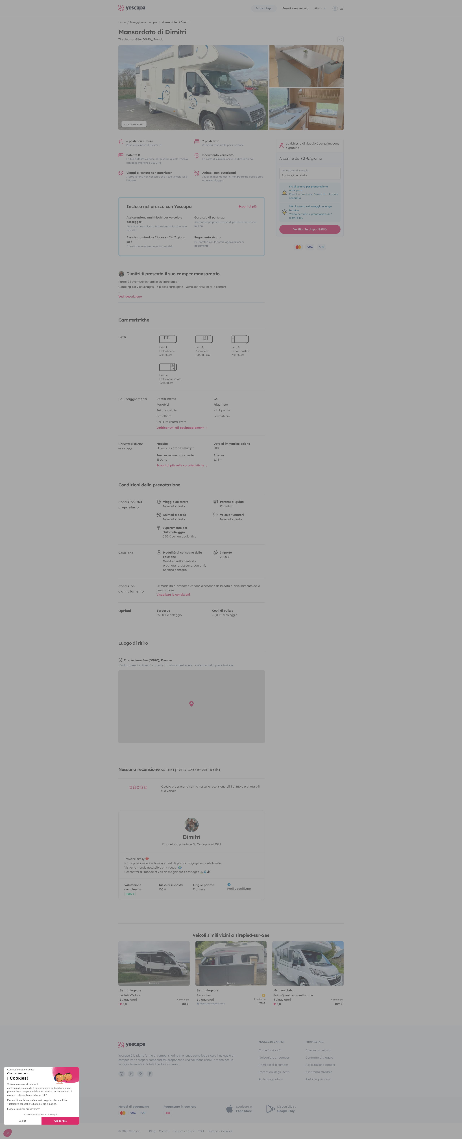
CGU (201, 1131)
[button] (7, 1133)
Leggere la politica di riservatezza (23, 1109)
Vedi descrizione (130, 296)
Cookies (226, 1131)
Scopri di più (247, 206)
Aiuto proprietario (318, 1079)
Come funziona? (270, 1050)
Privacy (213, 1131)
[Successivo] (185, 963)
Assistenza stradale (319, 1072)
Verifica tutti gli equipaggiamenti (180, 427)
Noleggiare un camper (274, 1057)
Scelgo (22, 1120)
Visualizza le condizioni (173, 594)
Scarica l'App (264, 8)
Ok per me (60, 1120)
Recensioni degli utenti (274, 1072)
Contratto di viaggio (319, 1057)
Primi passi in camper (273, 1064)
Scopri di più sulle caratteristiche (180, 465)
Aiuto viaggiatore (271, 1079)
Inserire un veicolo (295, 8)
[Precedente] (122, 963)
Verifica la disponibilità (310, 229)
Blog (152, 1131)
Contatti (164, 1131)
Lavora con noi (184, 1131)
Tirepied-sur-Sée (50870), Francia (141, 39)
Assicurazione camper (320, 1064)
